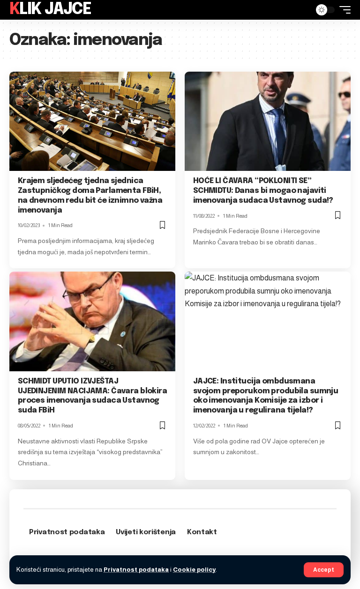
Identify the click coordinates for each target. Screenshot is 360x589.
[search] (301, 10)
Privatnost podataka (136, 569)
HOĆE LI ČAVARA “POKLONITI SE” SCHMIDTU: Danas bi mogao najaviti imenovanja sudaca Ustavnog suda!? (263, 191)
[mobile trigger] (343, 10)
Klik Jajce (50, 9)
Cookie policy (194, 569)
